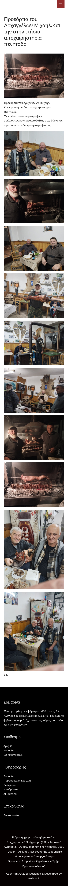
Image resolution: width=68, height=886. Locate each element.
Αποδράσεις (10, 789)
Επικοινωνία (11, 815)
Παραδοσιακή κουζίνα (17, 780)
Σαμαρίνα (9, 750)
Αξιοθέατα (10, 794)
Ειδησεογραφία (12, 754)
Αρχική (7, 746)
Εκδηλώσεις (10, 785)
